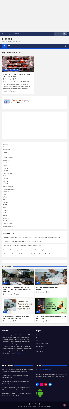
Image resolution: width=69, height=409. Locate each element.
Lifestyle (5, 197)
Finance (5, 170)
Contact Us (39, 340)
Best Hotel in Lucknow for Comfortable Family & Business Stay (22, 245)
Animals (5, 144)
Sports (5, 215)
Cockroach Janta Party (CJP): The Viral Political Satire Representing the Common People (29, 250)
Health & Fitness (8, 184)
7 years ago (8, 79)
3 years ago (8, 321)
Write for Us (39, 352)
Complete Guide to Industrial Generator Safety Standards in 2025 (22, 241)
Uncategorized (14, 69)
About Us (38, 335)
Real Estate (6, 205)
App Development (8, 147)
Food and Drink (7, 173)
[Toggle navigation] (9, 46)
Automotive (6, 149)
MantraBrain (47, 406)
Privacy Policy (40, 346)
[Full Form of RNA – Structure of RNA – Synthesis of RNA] (18, 64)
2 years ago (41, 292)
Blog (37, 337)
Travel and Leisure (8, 221)
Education (6, 160)
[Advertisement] (34, 125)
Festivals (5, 168)
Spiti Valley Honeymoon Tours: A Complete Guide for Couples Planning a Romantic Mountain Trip (31, 237)
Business (6, 152)
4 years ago (41, 321)
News (4, 200)
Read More (18, 353)
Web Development (8, 226)
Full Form (6, 69)
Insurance (6, 192)
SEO (4, 207)
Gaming (5, 181)
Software (6, 213)
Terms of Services (41, 349)
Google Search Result (42, 343)
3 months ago (9, 294)
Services (5, 210)
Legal (4, 194)
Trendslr (7, 38)
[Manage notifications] (64, 405)
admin (16, 79)
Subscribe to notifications (43, 369)
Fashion (5, 165)
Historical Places (8, 186)
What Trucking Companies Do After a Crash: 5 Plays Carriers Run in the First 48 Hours (28, 254)
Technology (6, 218)
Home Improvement (9, 189)
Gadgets (5, 178)
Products (6, 202)
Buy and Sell (6, 155)
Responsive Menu (65, 33)
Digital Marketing (8, 157)
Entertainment (7, 163)
